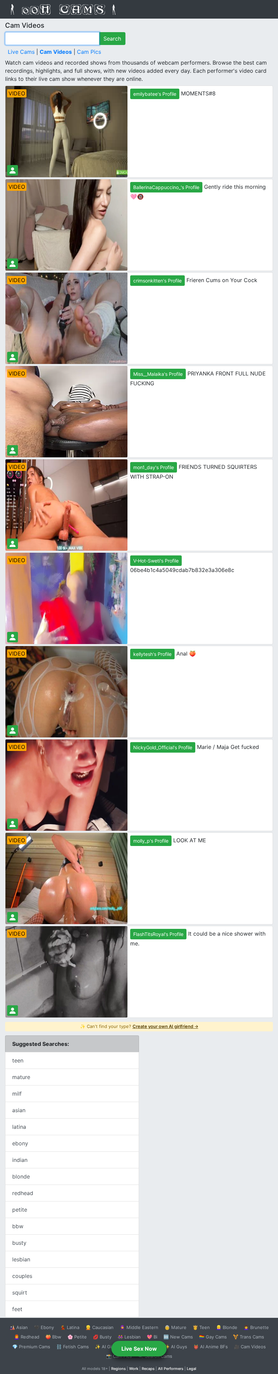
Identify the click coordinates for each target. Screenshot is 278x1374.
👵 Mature (175, 1327)
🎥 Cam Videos (250, 1346)
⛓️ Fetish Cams (72, 1346)
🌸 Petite (77, 1336)
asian (18, 1110)
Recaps (148, 1368)
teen (17, 1060)
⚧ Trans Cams (248, 1336)
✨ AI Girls (106, 1346)
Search (112, 38)
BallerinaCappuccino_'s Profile (166, 187)
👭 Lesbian (129, 1336)
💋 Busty (102, 1336)
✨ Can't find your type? (139, 1026)
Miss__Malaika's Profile (158, 374)
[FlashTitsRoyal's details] (12, 1010)
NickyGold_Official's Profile (162, 747)
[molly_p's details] (12, 917)
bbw (17, 1226)
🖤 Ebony (44, 1327)
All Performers (170, 1368)
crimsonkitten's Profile (157, 280)
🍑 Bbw (53, 1336)
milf (17, 1093)
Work (133, 1368)
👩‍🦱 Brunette (256, 1327)
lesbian (21, 1259)
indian (19, 1160)
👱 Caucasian (99, 1327)
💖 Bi (152, 1336)
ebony (20, 1143)
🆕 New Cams (178, 1336)
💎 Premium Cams (31, 1346)
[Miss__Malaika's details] (12, 450)
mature (21, 1077)
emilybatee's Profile (154, 94)
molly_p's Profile (150, 841)
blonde (21, 1176)
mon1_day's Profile (153, 467)
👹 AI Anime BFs (210, 1346)
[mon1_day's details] (12, 544)
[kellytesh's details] (12, 730)
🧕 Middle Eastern (139, 1327)
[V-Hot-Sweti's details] (12, 637)
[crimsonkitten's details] (12, 357)
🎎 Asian (18, 1327)
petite (19, 1209)
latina (19, 1126)
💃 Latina (69, 1327)
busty (19, 1242)
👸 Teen (201, 1327)
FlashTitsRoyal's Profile (158, 934)
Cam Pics (89, 51)
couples (22, 1276)
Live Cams (21, 51)
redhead (22, 1193)
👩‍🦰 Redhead (26, 1336)
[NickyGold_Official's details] (12, 824)
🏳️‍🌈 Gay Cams (213, 1336)
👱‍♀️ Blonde (226, 1327)
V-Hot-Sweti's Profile (156, 561)
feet (17, 1309)
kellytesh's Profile (152, 654)
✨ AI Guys (175, 1346)
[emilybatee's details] (12, 170)
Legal (191, 1368)
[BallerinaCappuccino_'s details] (12, 263)
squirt (19, 1292)
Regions (118, 1368)
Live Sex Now (139, 1348)
